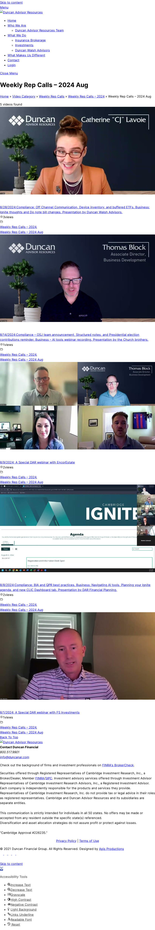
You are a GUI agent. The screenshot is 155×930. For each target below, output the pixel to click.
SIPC (48, 778)
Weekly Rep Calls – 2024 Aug (21, 232)
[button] (1, 869)
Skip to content (11, 2)
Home (12, 20)
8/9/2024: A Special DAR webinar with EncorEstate (37, 462)
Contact (13, 60)
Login (12, 65)
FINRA (39, 778)
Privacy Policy (66, 841)
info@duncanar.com (14, 757)
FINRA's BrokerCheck (118, 765)
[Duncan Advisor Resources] (21, 12)
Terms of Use (89, 841)
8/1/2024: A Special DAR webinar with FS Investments (40, 712)
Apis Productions (111, 849)
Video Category (23, 96)
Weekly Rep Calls (51, 96)
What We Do (17, 35)
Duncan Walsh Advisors (32, 50)
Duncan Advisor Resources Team (39, 30)
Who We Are (17, 25)
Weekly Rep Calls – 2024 (86, 96)
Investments (24, 45)
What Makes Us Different (26, 55)
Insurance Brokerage (30, 40)
